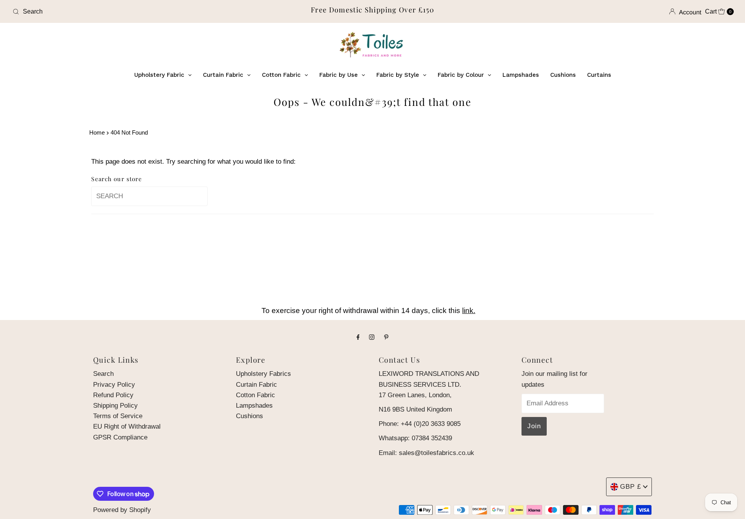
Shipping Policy (115, 405)
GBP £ (630, 486)
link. (468, 310)
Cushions (249, 416)
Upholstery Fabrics (263, 373)
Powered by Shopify (122, 510)
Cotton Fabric (255, 395)
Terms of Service (117, 416)
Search (103, 373)
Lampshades (254, 405)
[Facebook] (358, 337)
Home (97, 132)
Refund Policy (113, 395)
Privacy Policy (114, 384)
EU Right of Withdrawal (127, 426)
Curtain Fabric (256, 384)
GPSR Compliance (120, 437)
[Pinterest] (386, 337)
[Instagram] (371, 337)
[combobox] (128, 11)
